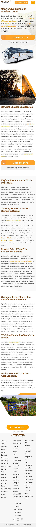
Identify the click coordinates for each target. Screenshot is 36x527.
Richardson (28, 468)
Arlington (9, 238)
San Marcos (29, 482)
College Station (6, 466)
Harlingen (16, 446)
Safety (18, 506)
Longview (16, 469)
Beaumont (4, 458)
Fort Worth (4, 491)
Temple (27, 487)
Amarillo (3, 240)
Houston (16, 449)
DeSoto (3, 477)
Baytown (4, 455)
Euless (3, 486)
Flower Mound (6, 489)
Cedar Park (5, 463)
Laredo (15, 457)
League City (17, 460)
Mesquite (16, 483)
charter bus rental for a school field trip (21, 261)
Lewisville (16, 466)
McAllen (15, 477)
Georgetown (17, 440)
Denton (3, 475)
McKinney (16, 480)
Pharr (26, 459)
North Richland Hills (29, 441)
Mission (15, 491)
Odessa (27, 445)
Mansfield (16, 474)
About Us (18, 503)
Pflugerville (28, 457)
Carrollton (4, 460)
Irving (15, 452)
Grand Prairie (17, 443)
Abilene (3, 441)
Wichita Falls (29, 496)
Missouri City (17, 494)
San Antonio (29, 479)
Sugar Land (28, 485)
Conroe (3, 469)
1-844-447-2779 (22, 2)
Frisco (3, 494)
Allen (3, 444)
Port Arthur (28, 465)
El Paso (3, 483)
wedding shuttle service (14, 342)
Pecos (27, 454)
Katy (14, 454)
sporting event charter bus (13, 220)
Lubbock (10, 240)
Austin (3, 452)
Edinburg (4, 480)
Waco (26, 493)
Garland (3, 497)
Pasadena (28, 448)
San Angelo (28, 476)
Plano (2, 238)
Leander (15, 463)
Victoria (27, 490)
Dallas (7, 23)
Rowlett (27, 473)
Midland (15, 485)
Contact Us (18, 509)
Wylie (26, 499)
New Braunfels (18, 497)
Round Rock (28, 471)
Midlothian (16, 488)
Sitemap (18, 512)
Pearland (28, 451)
